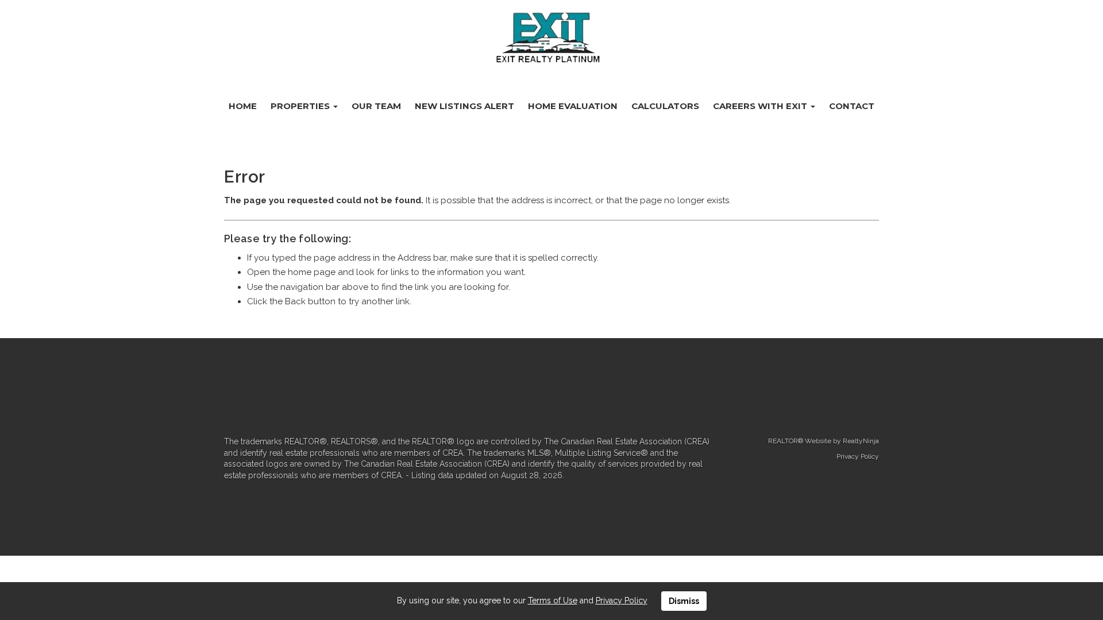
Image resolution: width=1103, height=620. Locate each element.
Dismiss (684, 601)
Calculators (665, 105)
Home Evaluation (573, 105)
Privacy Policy (857, 456)
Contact (851, 105)
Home (243, 105)
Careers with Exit (761, 105)
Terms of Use (552, 600)
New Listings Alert (464, 105)
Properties (301, 105)
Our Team (376, 105)
